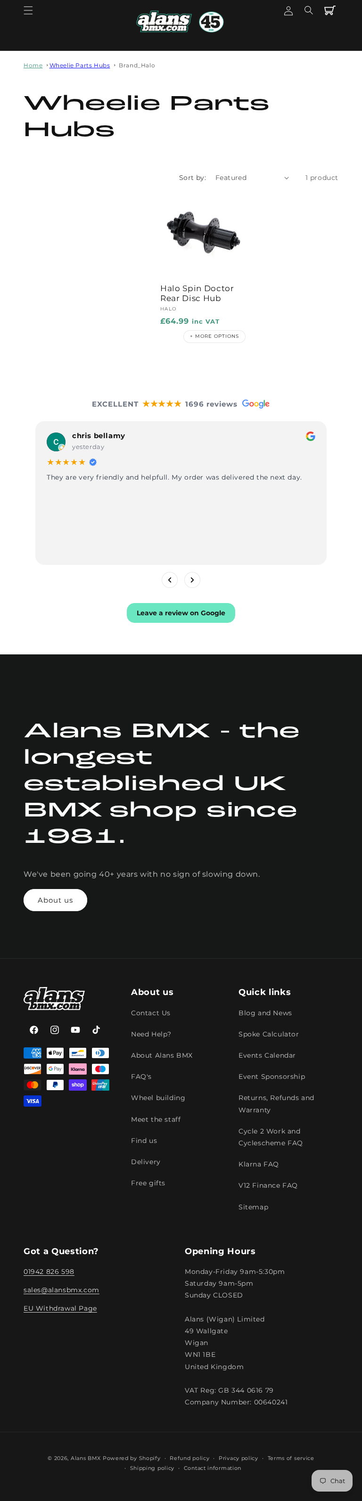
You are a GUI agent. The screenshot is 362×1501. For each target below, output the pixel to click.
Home (33, 65)
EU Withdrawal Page (60, 1308)
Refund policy (189, 1458)
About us (55, 900)
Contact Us (151, 1013)
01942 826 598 (49, 1271)
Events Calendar (267, 1055)
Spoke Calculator (269, 1034)
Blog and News (265, 1013)
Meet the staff (156, 1119)
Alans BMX (86, 1458)
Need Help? (151, 1034)
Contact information (212, 1468)
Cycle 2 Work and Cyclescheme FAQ (271, 1137)
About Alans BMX (162, 1055)
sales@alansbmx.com (61, 1290)
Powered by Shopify (132, 1458)
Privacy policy (238, 1458)
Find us (144, 1140)
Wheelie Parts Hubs (79, 65)
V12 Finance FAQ (268, 1185)
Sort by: (192, 177)
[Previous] (170, 579)
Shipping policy (152, 1468)
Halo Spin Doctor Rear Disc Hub (197, 293)
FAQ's (141, 1076)
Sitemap (253, 1207)
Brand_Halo (137, 65)
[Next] (192, 579)
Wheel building (158, 1097)
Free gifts (148, 1183)
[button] (28, 10)
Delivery (146, 1162)
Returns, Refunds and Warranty (276, 1103)
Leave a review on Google (181, 612)
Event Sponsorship (272, 1076)
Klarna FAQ (259, 1164)
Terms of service (291, 1458)
